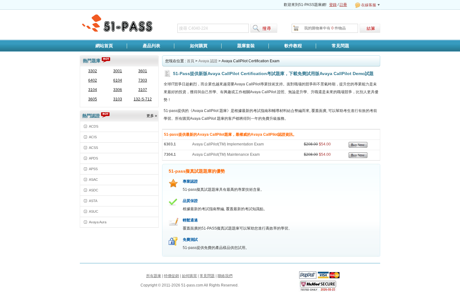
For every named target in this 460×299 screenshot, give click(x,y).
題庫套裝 (246, 45)
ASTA (93, 201)
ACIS (93, 137)
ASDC (93, 190)
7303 (142, 80)
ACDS (93, 126)
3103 (117, 99)
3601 (142, 71)
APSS (93, 169)
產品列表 (151, 45)
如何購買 (198, 45)
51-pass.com (118, 23)
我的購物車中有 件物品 (325, 28)
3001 (117, 71)
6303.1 (170, 144)
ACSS (93, 148)
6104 (117, 80)
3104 (92, 90)
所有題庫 (153, 276)
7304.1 (170, 154)
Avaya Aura (97, 222)
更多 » (151, 116)
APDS (93, 158)
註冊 (343, 5)
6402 (92, 80)
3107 (142, 90)
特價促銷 (171, 276)
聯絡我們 (225, 276)
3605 (92, 99)
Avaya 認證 (207, 61)
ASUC (93, 211)
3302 (92, 71)
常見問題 (340, 45)
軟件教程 (293, 45)
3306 (117, 90)
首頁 (190, 61)
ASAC (93, 179)
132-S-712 (143, 99)
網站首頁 (104, 45)
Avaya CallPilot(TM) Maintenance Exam (226, 154)
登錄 (333, 5)
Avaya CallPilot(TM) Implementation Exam (228, 144)
